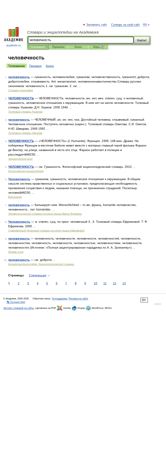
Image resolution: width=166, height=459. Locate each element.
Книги (78, 46)
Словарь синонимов (20, 90)
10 (95, 283)
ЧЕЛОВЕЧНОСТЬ (21, 98)
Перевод (35, 66)
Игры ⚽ (98, 46)
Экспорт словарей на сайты (18, 308)
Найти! (142, 40)
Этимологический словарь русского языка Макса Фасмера (45, 213)
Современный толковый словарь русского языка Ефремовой (46, 230)
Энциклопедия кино (20, 158)
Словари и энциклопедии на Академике (63, 32)
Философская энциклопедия (25, 171)
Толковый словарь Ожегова (25, 133)
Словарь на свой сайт (125, 24)
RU (145, 24)
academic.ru (13, 45)
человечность (19, 77)
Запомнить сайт (97, 24)
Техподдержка (59, 298)
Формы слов (15, 252)
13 (124, 283)
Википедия (15, 197)
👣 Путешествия (15, 302)
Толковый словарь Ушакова (25, 111)
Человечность (19, 179)
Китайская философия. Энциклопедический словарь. (41, 264)
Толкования (37, 46)
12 (114, 283)
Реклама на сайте (78, 298)
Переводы (58, 46)
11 (105, 283)
